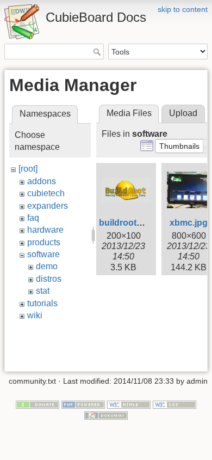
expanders (47, 205)
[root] (28, 168)
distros (48, 278)
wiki (34, 315)
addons (41, 181)
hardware (45, 229)
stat (42, 290)
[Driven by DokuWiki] (106, 414)
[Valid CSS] (174, 404)
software (43, 254)
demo (47, 266)
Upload (183, 113)
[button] (179, 146)
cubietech (46, 193)
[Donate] (37, 404)
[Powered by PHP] (83, 404)
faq (33, 217)
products (43, 242)
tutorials (42, 303)
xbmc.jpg (189, 222)
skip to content (183, 9)
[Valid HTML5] (129, 404)
